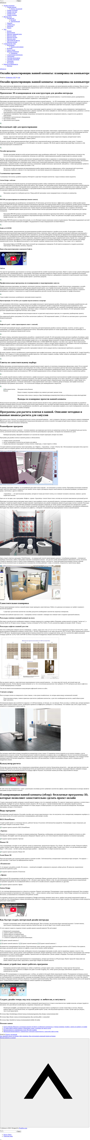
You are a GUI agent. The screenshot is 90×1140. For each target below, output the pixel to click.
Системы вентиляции (13, 58)
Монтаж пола (8, 16)
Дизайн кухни (11, 13)
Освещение (14, 53)
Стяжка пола (11, 24)
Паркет (9, 28)
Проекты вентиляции (17, 47)
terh (19, 77)
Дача (5, 29)
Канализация (11, 32)
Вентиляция (10, 45)
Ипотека (9, 66)
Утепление (10, 61)
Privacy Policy (8, 1134)
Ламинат (9, 23)
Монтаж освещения (13, 51)
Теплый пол (10, 18)
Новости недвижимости (11, 64)
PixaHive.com (23, 1128)
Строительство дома (10, 43)
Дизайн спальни (12, 15)
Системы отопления (13, 59)
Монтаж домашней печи (14, 34)
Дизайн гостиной (12, 10)
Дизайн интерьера (9, 5)
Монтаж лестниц (12, 37)
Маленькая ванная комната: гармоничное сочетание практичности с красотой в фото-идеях (31, 1031)
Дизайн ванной (11, 7)
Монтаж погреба (12, 42)
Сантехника (10, 56)
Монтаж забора (11, 35)
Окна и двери (11, 50)
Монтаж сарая (11, 39)
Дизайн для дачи (12, 12)
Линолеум (10, 26)
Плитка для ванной (16, 9)
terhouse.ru (3, 2)
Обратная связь (8, 1136)
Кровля (9, 31)
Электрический (15, 21)
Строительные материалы (15, 55)
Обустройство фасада (13, 40)
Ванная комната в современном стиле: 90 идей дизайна (20, 1030)
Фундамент (10, 62)
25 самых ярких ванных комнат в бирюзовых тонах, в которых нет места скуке (27, 1028)
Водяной (13, 20)
